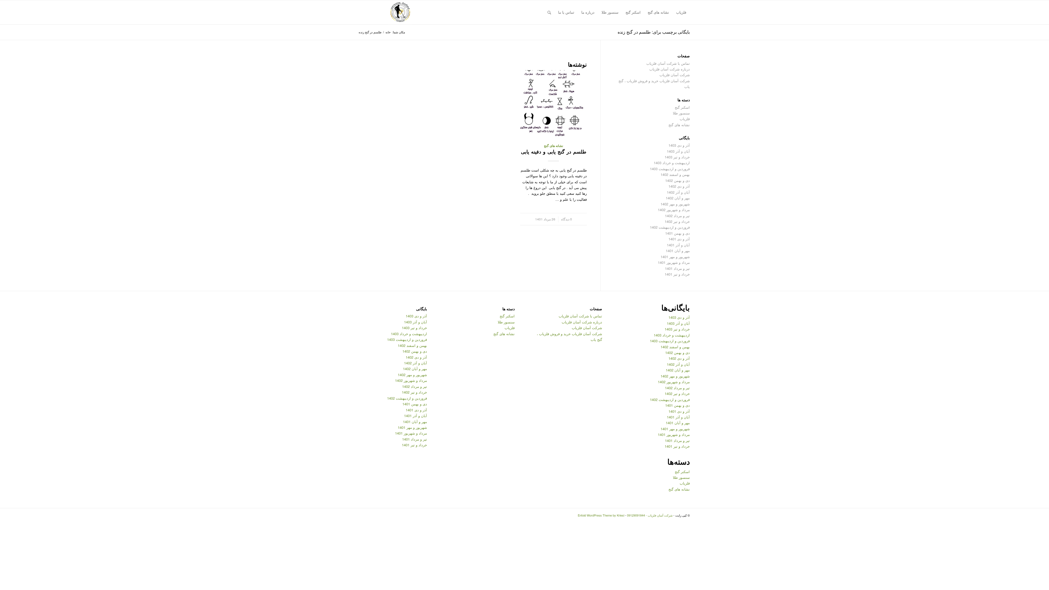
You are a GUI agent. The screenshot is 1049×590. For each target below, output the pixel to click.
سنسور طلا (681, 113)
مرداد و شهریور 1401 (674, 262)
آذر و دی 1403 (679, 145)
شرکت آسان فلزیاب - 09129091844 (650, 515)
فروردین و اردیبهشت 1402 (670, 227)
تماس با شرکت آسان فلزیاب (668, 63)
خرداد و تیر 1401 (677, 274)
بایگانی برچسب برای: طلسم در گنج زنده (654, 32)
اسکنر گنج (682, 107)
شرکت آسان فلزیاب (674, 74)
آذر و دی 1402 (679, 186)
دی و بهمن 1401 (677, 233)
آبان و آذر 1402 (678, 192)
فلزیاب (685, 118)
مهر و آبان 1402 (678, 197)
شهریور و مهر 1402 (675, 203)
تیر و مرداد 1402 (677, 215)
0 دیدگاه (566, 219)
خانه (388, 32)
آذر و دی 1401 (679, 238)
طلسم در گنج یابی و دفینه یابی (553, 151)
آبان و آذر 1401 (678, 244)
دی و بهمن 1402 (677, 180)
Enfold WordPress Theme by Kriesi (601, 515)
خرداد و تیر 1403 (677, 157)
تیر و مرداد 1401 (677, 268)
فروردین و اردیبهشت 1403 (670, 168)
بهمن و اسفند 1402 (675, 174)
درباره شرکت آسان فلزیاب (669, 69)
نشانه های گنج (553, 145)
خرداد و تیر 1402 (677, 221)
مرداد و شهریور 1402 (674, 209)
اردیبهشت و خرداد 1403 (672, 162)
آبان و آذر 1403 (678, 151)
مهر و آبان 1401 (678, 250)
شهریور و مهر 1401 (675, 256)
